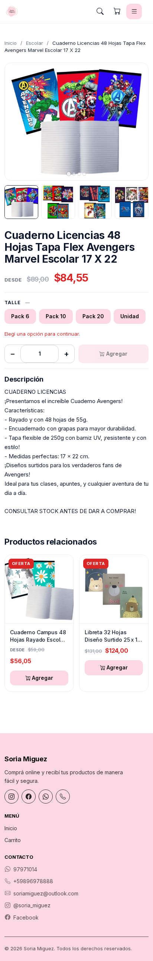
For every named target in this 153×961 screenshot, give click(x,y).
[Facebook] (29, 796)
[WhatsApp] (46, 796)
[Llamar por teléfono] (63, 796)
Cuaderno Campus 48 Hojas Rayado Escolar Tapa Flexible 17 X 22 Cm (38, 636)
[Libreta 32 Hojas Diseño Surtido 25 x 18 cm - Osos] (113, 589)
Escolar (34, 43)
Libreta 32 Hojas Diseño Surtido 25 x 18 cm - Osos (113, 636)
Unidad (129, 316)
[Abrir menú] (134, 11)
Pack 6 (20, 316)
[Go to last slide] (16, 121)
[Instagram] (11, 796)
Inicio (10, 43)
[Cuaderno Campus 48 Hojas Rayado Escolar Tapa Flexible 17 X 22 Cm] (39, 589)
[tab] (69, 174)
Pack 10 (56, 316)
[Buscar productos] (100, 11)
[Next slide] (136, 121)
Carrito (12, 840)
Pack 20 (93, 316)
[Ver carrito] (117, 11)
